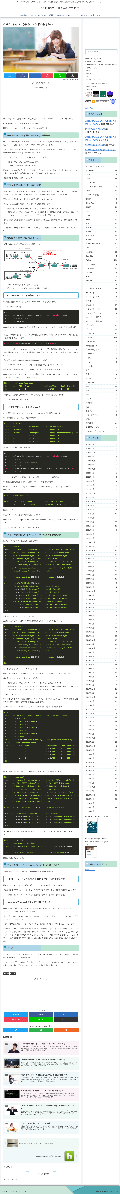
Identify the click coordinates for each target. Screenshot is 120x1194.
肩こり (101, 399)
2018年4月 (101, 673)
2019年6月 (101, 616)
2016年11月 (101, 742)
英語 (101, 407)
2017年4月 (101, 722)
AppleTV (102, 354)
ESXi (101, 215)
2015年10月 (101, 795)
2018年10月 (101, 648)
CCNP (13, 973)
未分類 (101, 378)
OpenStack (101, 256)
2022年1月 (101, 489)
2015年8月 (101, 803)
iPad (101, 223)
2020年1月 (101, 587)
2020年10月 (101, 550)
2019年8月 (101, 607)
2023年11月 (101, 457)
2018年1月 (101, 685)
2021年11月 (101, 497)
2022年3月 (101, 481)
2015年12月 (101, 787)
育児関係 (101, 403)
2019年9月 (101, 603)
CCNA (7, 973)
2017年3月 (101, 726)
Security (101, 272)
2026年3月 (101, 444)
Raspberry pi (101, 264)
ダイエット (101, 305)
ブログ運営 (101, 325)
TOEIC (101, 276)
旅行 (101, 370)
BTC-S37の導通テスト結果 (95, 129)
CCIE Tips (102, 183)
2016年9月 (101, 750)
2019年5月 (101, 620)
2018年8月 (101, 656)
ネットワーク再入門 (101, 317)
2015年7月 (101, 807)
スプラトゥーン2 (101, 297)
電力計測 (101, 423)
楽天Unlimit (101, 382)
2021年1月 (101, 538)
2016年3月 (101, 775)
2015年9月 (101, 799)
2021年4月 (101, 526)
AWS (101, 174)
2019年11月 (101, 595)
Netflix (102, 366)
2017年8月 (101, 705)
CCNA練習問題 (102, 195)
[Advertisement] (41, 102)
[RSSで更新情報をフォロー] (66, 1030)
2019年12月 (101, 591)
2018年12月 (101, 640)
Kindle (101, 240)
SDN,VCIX (101, 268)
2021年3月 (101, 530)
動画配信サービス (101, 346)
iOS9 (101, 219)
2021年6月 (101, 518)
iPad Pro (101, 227)
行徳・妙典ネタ (101, 415)
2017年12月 (101, 689)
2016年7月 (101, 758)
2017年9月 (101, 701)
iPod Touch (101, 236)
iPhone (101, 232)
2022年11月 (101, 465)
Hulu (102, 362)
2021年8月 (101, 510)
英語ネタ (101, 411)
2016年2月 (101, 779)
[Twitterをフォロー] (15, 1030)
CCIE (101, 179)
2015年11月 (101, 791)
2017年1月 (101, 734)
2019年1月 (101, 636)
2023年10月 (101, 461)
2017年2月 (101, 730)
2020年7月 (101, 563)
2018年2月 (101, 681)
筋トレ (101, 390)
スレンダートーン (102, 313)
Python (101, 260)
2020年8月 (101, 558)
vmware (101, 280)
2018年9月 (101, 652)
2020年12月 (101, 542)
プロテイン (101, 329)
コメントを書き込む (41, 1174)
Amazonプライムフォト (101, 166)
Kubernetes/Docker (101, 244)
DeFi (101, 211)
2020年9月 (101, 554)
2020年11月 (101, 546)
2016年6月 (101, 762)
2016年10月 (101, 746)
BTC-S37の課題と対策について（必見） (100, 150)
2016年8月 (101, 754)
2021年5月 (101, 522)
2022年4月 (101, 477)
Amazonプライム (102, 350)
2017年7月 (101, 709)
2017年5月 (101, 717)
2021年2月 (101, 534)
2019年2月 (101, 632)
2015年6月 (101, 811)
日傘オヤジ (101, 374)
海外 (101, 386)
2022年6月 (101, 473)
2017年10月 (101, 697)
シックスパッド (102, 309)
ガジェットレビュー (101, 289)
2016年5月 (101, 766)
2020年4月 (101, 575)
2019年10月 (101, 599)
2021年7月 (101, 514)
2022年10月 (101, 469)
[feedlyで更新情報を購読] (41, 1030)
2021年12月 (101, 493)
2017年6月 (101, 713)
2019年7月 (101, 611)
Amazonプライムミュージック (102, 431)
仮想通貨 (101, 337)
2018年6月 (101, 664)
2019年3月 (101, 628)
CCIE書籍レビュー (102, 187)
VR (101, 285)
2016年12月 (101, 738)
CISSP (101, 207)
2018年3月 (101, 677)
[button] (115, 51)
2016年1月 (101, 783)
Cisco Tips (101, 203)
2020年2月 (101, 583)
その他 (101, 301)
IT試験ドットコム (90, 870)
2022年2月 (101, 485)
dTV (102, 358)
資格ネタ (101, 419)
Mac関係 (101, 252)
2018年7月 (101, 660)
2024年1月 (101, 448)
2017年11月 (101, 693)
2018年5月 (101, 669)
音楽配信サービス (101, 427)
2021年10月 (101, 501)
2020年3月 (101, 579)
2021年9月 (101, 505)
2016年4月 (101, 770)
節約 (101, 395)
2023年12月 (101, 452)
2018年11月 (101, 644)
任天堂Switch (101, 342)
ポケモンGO (101, 333)
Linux (101, 248)
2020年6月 (101, 567)
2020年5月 (101, 571)
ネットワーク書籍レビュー (101, 321)
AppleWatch (101, 170)
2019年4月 (101, 624)
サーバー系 (101, 293)
